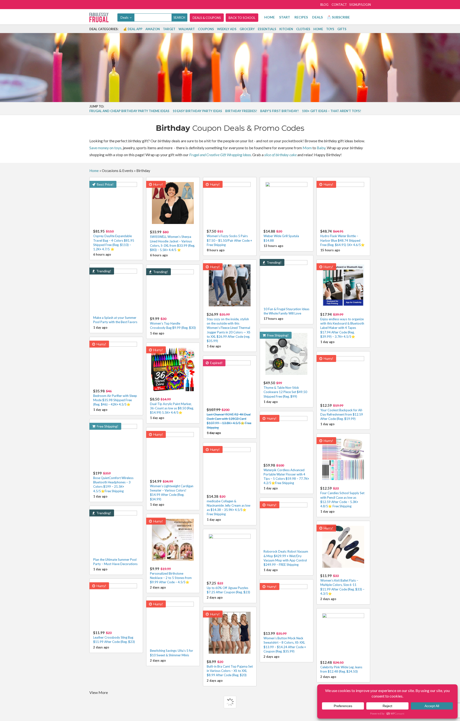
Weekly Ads (226, 29)
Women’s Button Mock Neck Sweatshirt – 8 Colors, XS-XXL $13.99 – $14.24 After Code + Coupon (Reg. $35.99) (285, 642)
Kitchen (286, 29)
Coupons (206, 29)
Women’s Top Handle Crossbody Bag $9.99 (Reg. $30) (173, 323)
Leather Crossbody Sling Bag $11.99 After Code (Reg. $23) (114, 637)
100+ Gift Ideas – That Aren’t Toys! (331, 111)
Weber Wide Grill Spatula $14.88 (281, 235)
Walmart (186, 29)
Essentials (267, 29)
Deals (317, 17)
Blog (324, 4)
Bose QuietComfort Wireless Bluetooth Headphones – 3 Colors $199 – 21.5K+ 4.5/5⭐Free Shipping (113, 482)
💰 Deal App (132, 29)
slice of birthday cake (280, 154)
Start (284, 17)
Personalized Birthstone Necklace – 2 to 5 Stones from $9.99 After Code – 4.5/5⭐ (171, 575)
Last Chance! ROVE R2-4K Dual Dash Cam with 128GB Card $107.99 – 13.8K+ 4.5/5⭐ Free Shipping (229, 418)
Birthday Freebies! (241, 111)
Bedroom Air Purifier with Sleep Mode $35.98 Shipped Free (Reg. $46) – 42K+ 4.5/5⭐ (115, 397)
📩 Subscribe (338, 17)
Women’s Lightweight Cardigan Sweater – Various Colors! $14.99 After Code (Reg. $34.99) (171, 490)
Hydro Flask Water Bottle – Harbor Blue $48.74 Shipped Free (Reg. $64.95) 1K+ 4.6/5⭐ (342, 237)
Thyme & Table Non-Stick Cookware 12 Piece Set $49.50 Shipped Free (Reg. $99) (285, 389)
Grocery (247, 29)
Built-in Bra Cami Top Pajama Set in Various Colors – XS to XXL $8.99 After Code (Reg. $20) (230, 668)
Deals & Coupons (207, 18)
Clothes (303, 29)
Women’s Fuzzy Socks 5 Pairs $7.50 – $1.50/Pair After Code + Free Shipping (229, 237)
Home (269, 17)
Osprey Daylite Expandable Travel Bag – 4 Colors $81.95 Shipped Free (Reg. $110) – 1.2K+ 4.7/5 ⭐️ (113, 240)
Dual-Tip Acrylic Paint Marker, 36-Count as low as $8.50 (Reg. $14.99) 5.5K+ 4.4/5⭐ (172, 405)
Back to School (242, 18)
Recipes (301, 17)
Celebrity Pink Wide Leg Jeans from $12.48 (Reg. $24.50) (341, 666)
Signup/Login (360, 4)
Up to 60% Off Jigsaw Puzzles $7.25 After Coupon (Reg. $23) (228, 587)
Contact (339, 4)
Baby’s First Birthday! (279, 111)
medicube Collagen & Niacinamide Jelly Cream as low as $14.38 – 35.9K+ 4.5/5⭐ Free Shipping (228, 505)
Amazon (152, 29)
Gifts (341, 29)
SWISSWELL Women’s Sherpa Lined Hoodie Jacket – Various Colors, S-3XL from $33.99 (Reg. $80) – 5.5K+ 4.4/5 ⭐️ (172, 241)
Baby (321, 147)
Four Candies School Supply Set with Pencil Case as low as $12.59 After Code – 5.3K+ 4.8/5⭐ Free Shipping (342, 497)
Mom (307, 147)
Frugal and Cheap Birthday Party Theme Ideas (129, 111)
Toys (330, 29)
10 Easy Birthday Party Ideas (197, 111)
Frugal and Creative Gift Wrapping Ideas (220, 154)
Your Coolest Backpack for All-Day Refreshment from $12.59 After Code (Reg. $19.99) (341, 412)
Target (169, 29)
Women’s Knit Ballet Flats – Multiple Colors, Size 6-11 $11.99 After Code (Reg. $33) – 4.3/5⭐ (342, 584)
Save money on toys (105, 147)
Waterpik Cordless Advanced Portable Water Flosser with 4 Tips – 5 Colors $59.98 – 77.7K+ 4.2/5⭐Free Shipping (286, 474)
